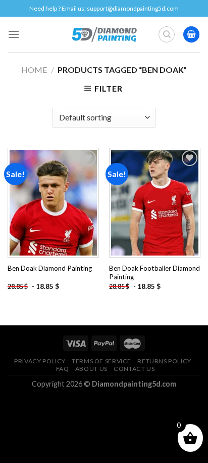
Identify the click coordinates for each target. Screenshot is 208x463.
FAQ (62, 368)
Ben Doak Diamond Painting (50, 268)
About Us (91, 368)
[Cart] (191, 34)
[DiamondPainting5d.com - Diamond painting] (104, 34)
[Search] (167, 34)
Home (34, 69)
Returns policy (164, 361)
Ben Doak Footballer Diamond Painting (154, 272)
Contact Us (134, 368)
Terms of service (101, 361)
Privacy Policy (40, 361)
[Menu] (14, 34)
